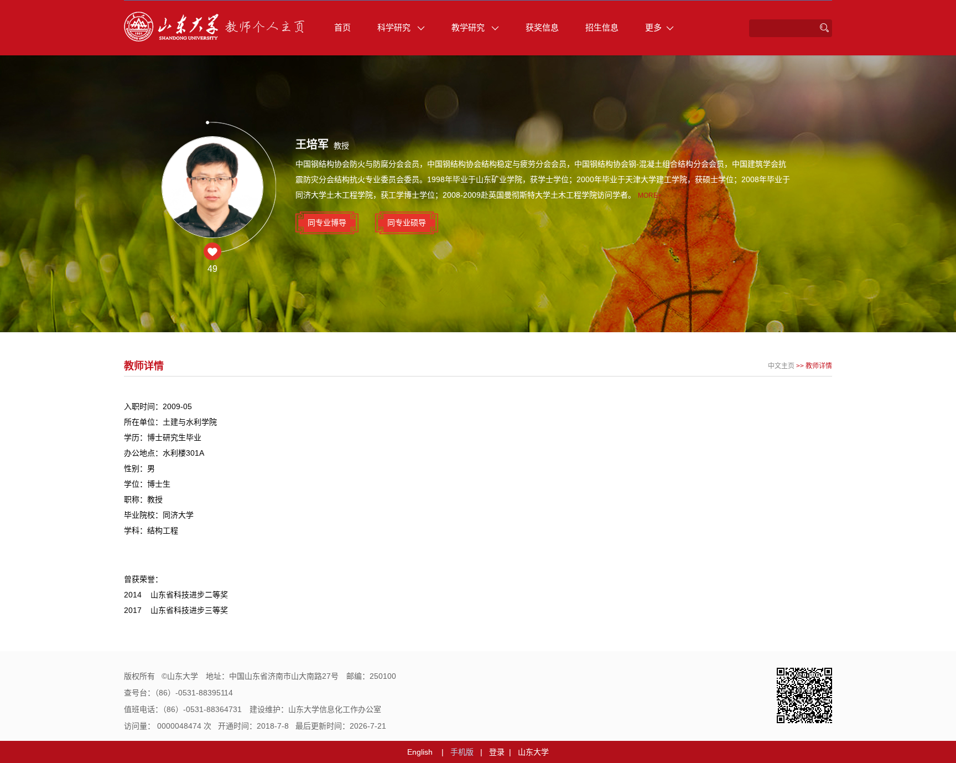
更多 (653, 27)
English (420, 751)
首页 (342, 27)
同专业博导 (327, 222)
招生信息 (602, 27)
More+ (650, 195)
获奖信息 (542, 27)
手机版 (462, 751)
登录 (497, 751)
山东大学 (533, 751)
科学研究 (395, 27)
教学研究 (469, 27)
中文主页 (781, 366)
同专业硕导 (406, 222)
